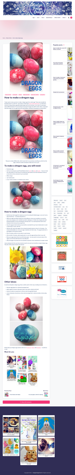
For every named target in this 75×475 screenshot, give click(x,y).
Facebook (29, 347)
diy (66, 206)
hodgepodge (56, 217)
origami (55, 221)
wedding (55, 230)
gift (68, 213)
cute (63, 206)
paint (59, 221)
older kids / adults (35, 94)
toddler (55, 228)
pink (30, 170)
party (59, 223)
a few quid (15, 94)
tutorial (60, 228)
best (65, 200)
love (59, 219)
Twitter (32, 347)
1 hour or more (8, 94)
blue (35, 170)
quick (55, 226)
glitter (55, 215)
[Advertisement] (37, 29)
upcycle (64, 228)
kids (66, 217)
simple (63, 226)
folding (66, 211)
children (63, 202)
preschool (64, 223)
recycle (59, 226)
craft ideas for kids (57, 206)
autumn (61, 200)
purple (39, 170)
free (54, 213)
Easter (20, 94)
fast (54, 211)
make (63, 219)
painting (63, 221)
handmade (65, 215)
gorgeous (59, 215)
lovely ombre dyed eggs (34, 103)
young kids (42, 94)
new (67, 219)
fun (64, 213)
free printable (59, 213)
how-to (61, 217)
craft (60, 204)
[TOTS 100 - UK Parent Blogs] (61, 279)
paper (55, 223)
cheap (59, 202)
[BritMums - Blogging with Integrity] (61, 292)
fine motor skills (60, 211)
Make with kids (26, 94)
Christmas (55, 204)
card (54, 202)
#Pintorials (56, 200)
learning (55, 219)
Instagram (39, 347)
